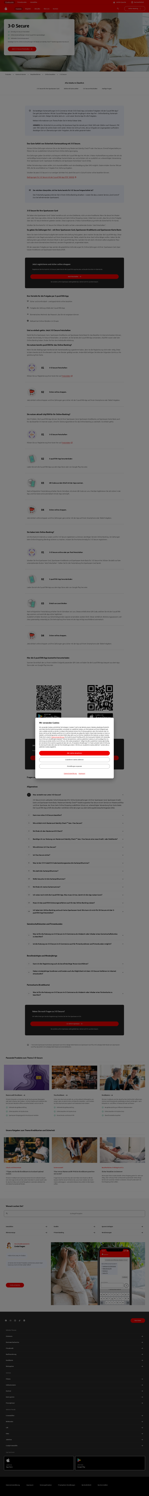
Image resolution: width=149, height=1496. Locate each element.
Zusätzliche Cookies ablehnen (74, 760)
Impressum (82, 773)
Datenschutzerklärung (57, 737)
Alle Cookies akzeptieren (74, 753)
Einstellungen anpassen (74, 766)
